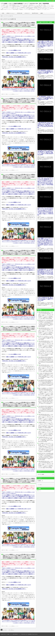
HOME (3, 13)
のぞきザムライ (27, 13)
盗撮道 (41, 13)
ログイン (39, 490)
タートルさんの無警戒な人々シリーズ (12, 94)
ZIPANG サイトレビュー (10, 13)
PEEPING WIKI (19, 13)
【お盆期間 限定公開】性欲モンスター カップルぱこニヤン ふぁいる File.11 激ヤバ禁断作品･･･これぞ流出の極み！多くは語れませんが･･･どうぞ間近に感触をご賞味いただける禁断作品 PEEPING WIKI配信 (45, 439)
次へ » (12, 629)
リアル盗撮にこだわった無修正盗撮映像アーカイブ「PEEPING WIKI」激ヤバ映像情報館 (25, 3)
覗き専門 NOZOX (35, 13)
